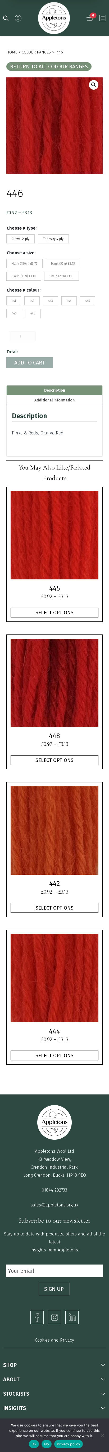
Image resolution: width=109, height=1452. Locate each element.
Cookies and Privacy (54, 1340)
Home (11, 52)
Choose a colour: (23, 290)
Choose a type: (22, 228)
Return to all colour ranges (49, 66)
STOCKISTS (16, 1394)
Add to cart (29, 362)
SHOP (10, 1365)
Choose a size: (21, 252)
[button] (93, 85)
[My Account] (18, 18)
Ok (33, 1444)
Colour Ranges (36, 52)
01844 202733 (54, 1190)
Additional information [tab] (54, 400)
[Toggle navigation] (102, 18)
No (46, 1444)
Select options (54, 612)
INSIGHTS (14, 1408)
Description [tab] (54, 390)
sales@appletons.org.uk (54, 1205)
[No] (102, 1435)
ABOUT (11, 1379)
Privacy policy (68, 1444)
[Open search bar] (5, 18)
